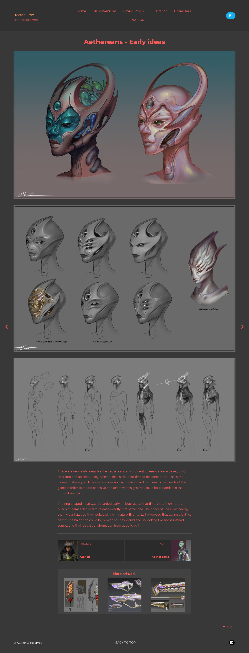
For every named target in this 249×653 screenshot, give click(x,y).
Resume (137, 20)
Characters (182, 11)
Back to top (125, 642)
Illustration (159, 11)
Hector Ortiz (24, 15)
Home (81, 11)
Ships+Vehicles (105, 11)
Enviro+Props (133, 11)
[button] (228, 627)
